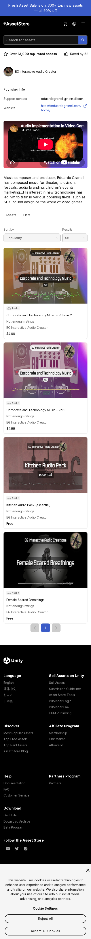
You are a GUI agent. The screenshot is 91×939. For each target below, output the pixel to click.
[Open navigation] (83, 23)
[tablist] (45, 215)
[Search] (82, 40)
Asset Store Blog (16, 751)
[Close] (88, 870)
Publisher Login (60, 701)
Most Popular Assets (18, 733)
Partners (55, 783)
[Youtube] (8, 848)
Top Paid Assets (15, 745)
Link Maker (57, 739)
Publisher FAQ (59, 707)
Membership (58, 733)
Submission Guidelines (65, 689)
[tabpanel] (45, 426)
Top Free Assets (16, 739)
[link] (34, 627)
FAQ (6, 789)
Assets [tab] (10, 215)
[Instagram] (25, 848)
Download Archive (17, 821)
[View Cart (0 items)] (65, 23)
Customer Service (17, 795)
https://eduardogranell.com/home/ (61, 108)
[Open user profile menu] (74, 23)
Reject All (45, 918)
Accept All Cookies (45, 931)
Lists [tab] (26, 215)
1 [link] (45, 628)
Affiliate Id (56, 745)
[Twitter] (16, 848)
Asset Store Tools (62, 695)
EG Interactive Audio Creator (27, 327)
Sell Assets (57, 682)
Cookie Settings (45, 908)
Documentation (14, 783)
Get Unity (10, 815)
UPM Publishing (60, 713)
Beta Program (13, 827)
